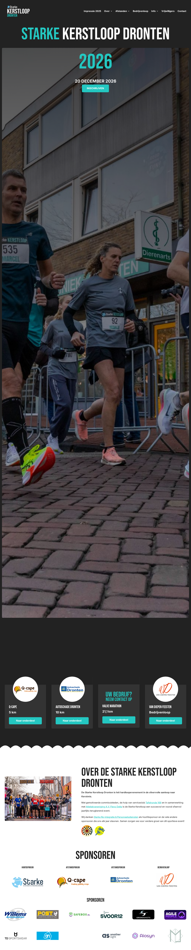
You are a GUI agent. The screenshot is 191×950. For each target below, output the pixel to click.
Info (153, 11)
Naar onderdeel (25, 720)
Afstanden (121, 11)
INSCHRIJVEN (95, 88)
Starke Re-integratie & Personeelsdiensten (116, 817)
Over (107, 11)
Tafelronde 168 (153, 802)
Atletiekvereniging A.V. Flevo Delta (104, 806)
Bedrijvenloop (140, 11)
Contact (182, 11)
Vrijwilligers (168, 11)
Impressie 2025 (92, 11)
